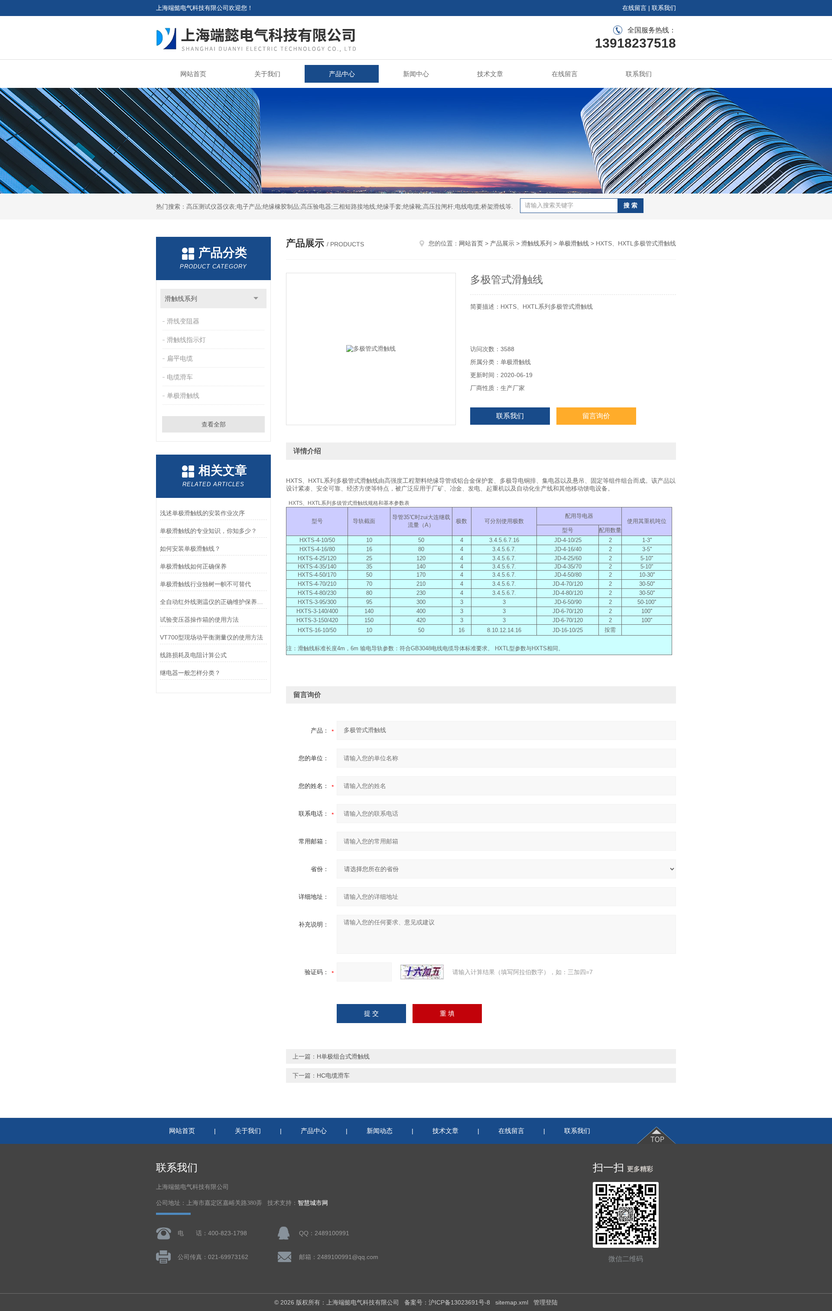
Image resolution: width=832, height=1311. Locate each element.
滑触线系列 (181, 298)
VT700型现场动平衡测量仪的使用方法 (211, 637)
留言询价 (596, 416)
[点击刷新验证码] (422, 972)
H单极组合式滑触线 (343, 1056)
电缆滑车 (180, 377)
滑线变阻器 (183, 321)
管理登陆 (545, 1302)
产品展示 (502, 243)
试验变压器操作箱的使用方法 (199, 619)
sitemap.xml (511, 1302)
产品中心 (342, 73)
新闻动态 (380, 1130)
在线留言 (634, 7)
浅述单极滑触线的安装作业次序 (202, 513)
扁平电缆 (180, 358)
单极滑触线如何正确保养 (193, 566)
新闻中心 (416, 73)
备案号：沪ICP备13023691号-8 (447, 1302)
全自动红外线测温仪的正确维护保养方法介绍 (213, 601)
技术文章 (490, 73)
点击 (255, 298)
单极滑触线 (183, 395)
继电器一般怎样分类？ (190, 672)
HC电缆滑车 (333, 1075)
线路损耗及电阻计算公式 (193, 655)
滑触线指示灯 (186, 339)
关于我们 (267, 73)
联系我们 (664, 7)
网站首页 (193, 73)
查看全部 (214, 424)
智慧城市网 (313, 1203)
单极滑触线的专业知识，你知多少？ (208, 530)
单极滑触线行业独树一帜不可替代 (205, 584)
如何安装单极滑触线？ (190, 548)
